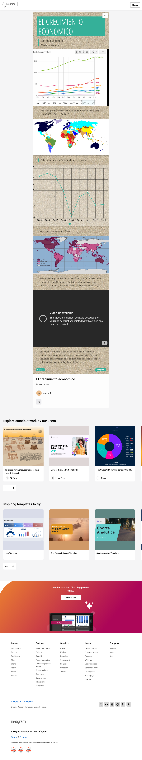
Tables (13, 668)
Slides (13, 672)
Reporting (63, 656)
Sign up (135, 5)
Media (62, 648)
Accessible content (43, 660)
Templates (40, 686)
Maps (13, 660)
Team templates (42, 670)
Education (64, 668)
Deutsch (21, 707)
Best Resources (91, 664)
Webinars (88, 660)
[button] (71, 224)
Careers (112, 652)
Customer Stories (91, 652)
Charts (13, 664)
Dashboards (15, 656)
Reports (14, 652)
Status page (89, 675)
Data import (40, 674)
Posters (14, 675)
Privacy (23, 737)
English (14, 707)
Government (64, 660)
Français (44, 707)
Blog (111, 656)
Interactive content (43, 648)
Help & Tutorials (91, 648)
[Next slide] (13, 488)
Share (41, 370)
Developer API (90, 672)
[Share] (38, 402)
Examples (88, 656)
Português (29, 707)
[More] (105, 15)
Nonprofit (63, 664)
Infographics (16, 648)
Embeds (39, 652)
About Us (113, 648)
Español (37, 707)
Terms (14, 737)
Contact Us (16, 701)
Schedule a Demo (91, 668)
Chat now (28, 701)
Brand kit (39, 656)
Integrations (40, 682)
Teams (63, 672)
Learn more (71, 597)
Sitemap (88, 679)
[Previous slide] (6, 488)
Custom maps (41, 678)
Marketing (64, 652)
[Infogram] (9, 5)
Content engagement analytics (43, 665)
